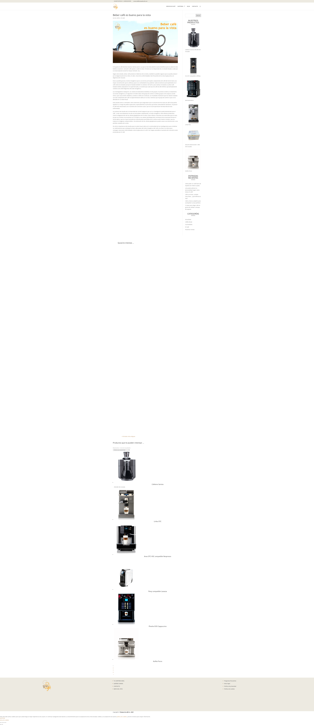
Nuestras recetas (190, 229)
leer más (125, 302)
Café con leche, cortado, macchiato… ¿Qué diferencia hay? (193, 196)
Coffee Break (188, 222)
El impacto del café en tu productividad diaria (142, 421)
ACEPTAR (2, 718)
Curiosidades (188, 224)
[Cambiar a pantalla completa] (2, 722)
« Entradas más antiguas (128, 436)
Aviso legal (227, 683)
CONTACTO (117, 686)
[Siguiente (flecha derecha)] (2, 724)
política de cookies (122, 716)
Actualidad (188, 219)
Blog (188, 6)
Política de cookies (229, 689)
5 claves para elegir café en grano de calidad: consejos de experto (192, 207)
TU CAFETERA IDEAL (119, 681)
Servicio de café (170, 6)
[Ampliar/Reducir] (0, 722)
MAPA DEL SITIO (118, 689)
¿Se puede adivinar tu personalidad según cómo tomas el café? (192, 190)
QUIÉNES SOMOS (118, 683)
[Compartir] (4, 722)
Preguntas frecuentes (230, 681)
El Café (123, 18)
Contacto (195, 6)
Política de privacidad (230, 686)
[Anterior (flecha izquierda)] (0, 724)
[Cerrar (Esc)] (5, 722)
